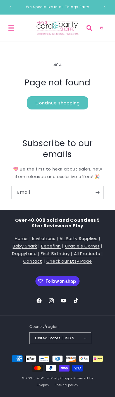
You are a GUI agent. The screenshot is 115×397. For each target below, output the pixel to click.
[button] (11, 28)
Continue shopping (57, 103)
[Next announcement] (105, 7)
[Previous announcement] (10, 7)
